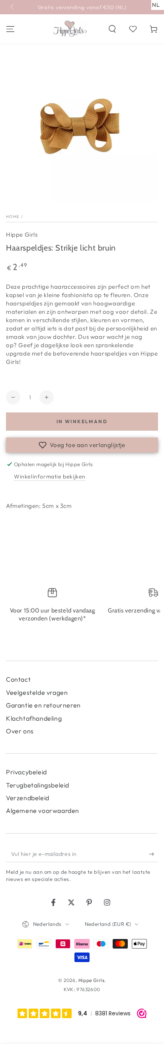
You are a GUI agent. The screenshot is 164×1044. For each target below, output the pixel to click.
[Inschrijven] (153, 854)
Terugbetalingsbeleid (37, 785)
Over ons (20, 731)
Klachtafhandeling (34, 718)
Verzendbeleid (27, 798)
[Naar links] (13, 7)
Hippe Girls (22, 234)
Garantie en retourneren (43, 705)
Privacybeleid (26, 772)
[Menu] (10, 29)
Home (13, 216)
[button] (112, 29)
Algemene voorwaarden (42, 811)
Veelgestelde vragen (37, 692)
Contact (18, 679)
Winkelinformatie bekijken (50, 476)
